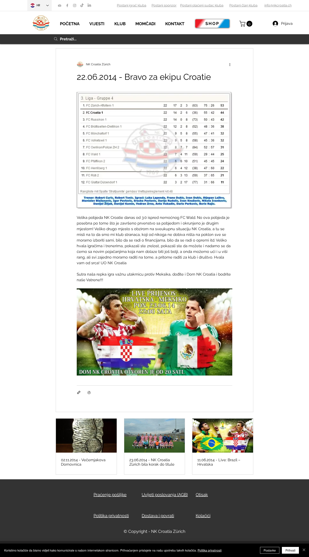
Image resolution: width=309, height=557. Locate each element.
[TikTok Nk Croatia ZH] (82, 5)
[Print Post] (89, 392)
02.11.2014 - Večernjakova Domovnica (83, 462)
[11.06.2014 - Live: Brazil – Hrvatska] (222, 436)
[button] (99, 23)
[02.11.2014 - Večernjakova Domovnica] (86, 436)
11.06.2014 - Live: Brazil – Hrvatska (218, 462)
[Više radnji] (229, 64)
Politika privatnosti (210, 550)
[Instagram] (75, 5)
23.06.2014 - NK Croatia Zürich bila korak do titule (151, 462)
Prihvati (290, 550)
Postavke (270, 550)
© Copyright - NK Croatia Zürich (154, 531)
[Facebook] (67, 5)
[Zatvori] (303, 550)
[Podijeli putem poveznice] (79, 392)
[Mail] (59, 5)
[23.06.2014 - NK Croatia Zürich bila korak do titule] (154, 436)
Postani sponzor (164, 5)
